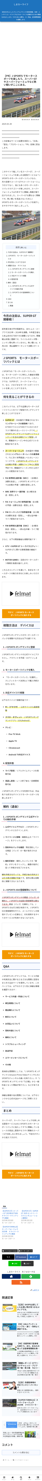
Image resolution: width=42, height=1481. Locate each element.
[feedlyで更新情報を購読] (30, 1276)
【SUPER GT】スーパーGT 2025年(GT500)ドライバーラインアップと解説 (10, 1214)
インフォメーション (10, 1251)
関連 (11, 305)
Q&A (9, 299)
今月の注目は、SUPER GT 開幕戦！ (21, 252)
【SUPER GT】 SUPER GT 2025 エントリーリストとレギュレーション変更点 (29, 1214)
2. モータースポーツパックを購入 (22, 272)
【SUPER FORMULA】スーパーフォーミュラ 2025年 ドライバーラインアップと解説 (11, 1230)
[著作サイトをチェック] (11, 1276)
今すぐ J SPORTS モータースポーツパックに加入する (21, 613)
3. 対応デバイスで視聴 (18, 275)
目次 (18, 247)
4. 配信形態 (14, 279)
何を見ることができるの (17, 262)
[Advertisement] (21, 48)
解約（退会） (13, 282)
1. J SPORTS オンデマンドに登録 (22, 269)
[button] (27, 1263)
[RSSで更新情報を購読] (21, 1282)
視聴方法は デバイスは (17, 265)
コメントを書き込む (21, 1452)
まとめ (10, 302)
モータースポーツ (26, 1251)
